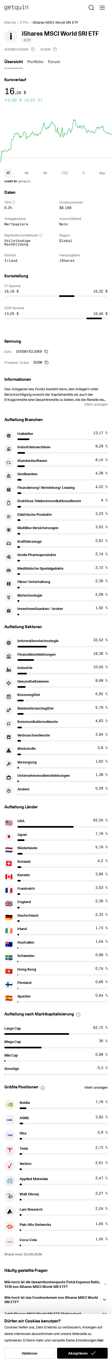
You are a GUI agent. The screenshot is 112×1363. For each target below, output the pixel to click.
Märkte (10, 22)
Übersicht (13, 61)
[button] (56, 1283)
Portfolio (35, 61)
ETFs (24, 22)
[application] (56, 135)
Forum (54, 61)
